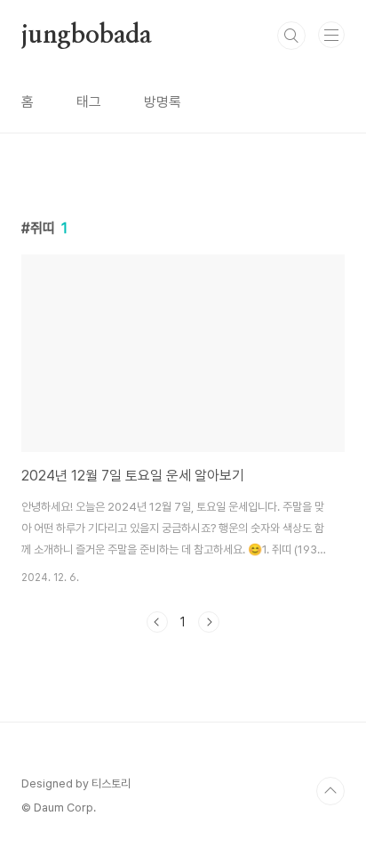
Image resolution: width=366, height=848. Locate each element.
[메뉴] (331, 34)
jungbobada (86, 35)
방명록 (162, 101)
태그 (88, 101)
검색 (291, 35)
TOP (330, 791)
